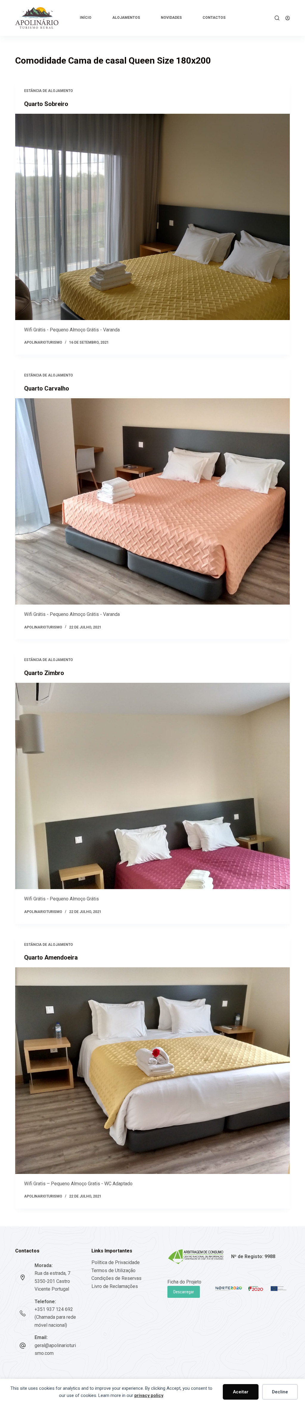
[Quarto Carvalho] (152, 501)
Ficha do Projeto (184, 1282)
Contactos (214, 18)
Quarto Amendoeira (51, 957)
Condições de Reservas (116, 1278)
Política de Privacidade (115, 1262)
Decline (280, 1392)
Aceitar (240, 1392)
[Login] (287, 18)
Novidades (171, 18)
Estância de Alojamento (48, 91)
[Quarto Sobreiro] (152, 217)
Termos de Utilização (113, 1270)
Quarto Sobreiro (46, 103)
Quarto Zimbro (44, 673)
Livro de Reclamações (114, 1286)
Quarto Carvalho (46, 388)
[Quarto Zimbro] (152, 786)
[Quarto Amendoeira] (152, 1070)
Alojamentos (126, 18)
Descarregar (183, 1292)
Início (85, 18)
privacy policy (148, 1395)
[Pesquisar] (277, 18)
